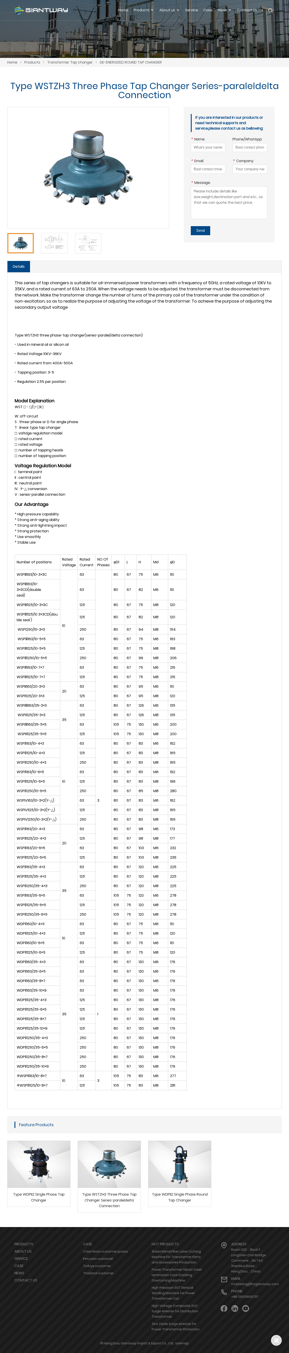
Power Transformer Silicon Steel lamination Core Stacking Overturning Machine (177, 1275)
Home (123, 10)
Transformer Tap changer (70, 62)
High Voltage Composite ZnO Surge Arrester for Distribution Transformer (175, 1311)
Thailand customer (98, 1273)
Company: (243, 161)
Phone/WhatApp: (247, 139)
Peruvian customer (98, 1258)
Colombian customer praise (105, 1251)
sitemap (182, 1343)
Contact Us (247, 10)
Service (191, 10)
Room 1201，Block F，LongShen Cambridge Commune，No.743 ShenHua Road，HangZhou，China (248, 1260)
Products (32, 62)
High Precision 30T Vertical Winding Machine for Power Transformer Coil (173, 1293)
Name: (198, 139)
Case (207, 10)
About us (23, 1251)
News (19, 1273)
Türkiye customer (97, 1266)
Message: (201, 183)
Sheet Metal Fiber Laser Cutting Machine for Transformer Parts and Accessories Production (176, 1257)
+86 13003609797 (245, 1296)
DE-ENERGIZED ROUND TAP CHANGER (131, 62)
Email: (197, 161)
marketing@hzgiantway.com (255, 1284)
